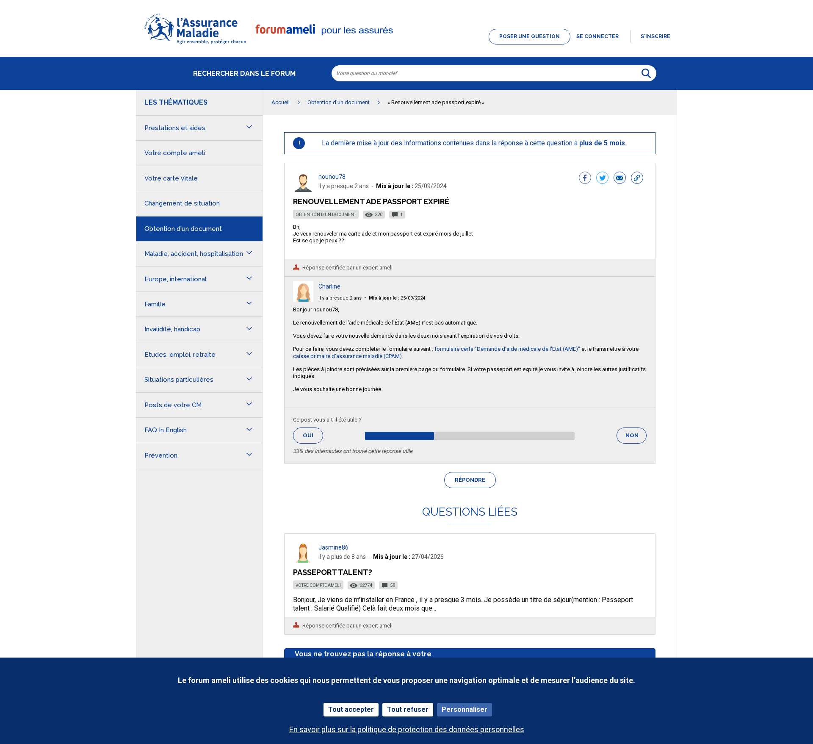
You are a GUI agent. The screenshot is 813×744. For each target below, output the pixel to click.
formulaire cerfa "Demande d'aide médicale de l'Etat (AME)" (507, 349)
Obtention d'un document (326, 214)
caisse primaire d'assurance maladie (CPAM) (347, 356)
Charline (329, 286)
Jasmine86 (333, 547)
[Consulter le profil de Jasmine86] (303, 560)
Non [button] (636, 438)
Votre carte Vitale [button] (171, 178)
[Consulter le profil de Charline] (303, 299)
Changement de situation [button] (182, 203)
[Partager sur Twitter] (602, 179)
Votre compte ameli (318, 585)
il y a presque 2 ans (340, 298)
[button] (406, 45)
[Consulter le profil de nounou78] (303, 190)
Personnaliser (464, 709)
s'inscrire (655, 36)
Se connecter (597, 36)
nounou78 (332, 176)
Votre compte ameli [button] (174, 153)
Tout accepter (351, 709)
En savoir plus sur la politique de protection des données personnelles (406, 729)
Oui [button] (313, 435)
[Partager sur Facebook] (585, 179)
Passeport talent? (332, 572)
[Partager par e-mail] (620, 179)
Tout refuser (408, 709)
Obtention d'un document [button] (183, 229)
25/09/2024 (397, 298)
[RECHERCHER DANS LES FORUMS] (646, 73)
